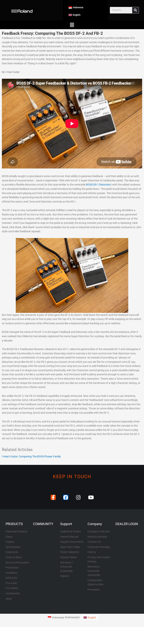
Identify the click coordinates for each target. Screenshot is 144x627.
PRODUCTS (14, 524)
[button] (72, 24)
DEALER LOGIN (127, 524)
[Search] (135, 10)
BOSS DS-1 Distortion (98, 184)
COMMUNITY (43, 524)
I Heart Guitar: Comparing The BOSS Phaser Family (31, 456)
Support (66, 524)
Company (95, 524)
